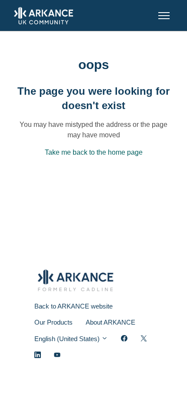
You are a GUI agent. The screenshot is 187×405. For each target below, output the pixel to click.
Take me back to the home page (94, 152)
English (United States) (67, 338)
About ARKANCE (110, 322)
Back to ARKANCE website (73, 306)
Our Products (53, 322)
